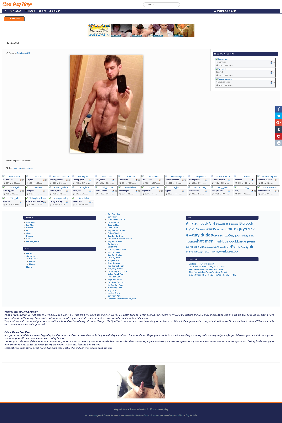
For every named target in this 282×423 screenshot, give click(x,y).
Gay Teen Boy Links (116, 282)
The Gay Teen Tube (117, 249)
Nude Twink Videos (116, 219)
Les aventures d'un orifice (120, 238)
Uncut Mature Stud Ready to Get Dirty (206, 267)
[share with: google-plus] (278, 122)
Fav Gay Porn (114, 258)
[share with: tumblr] (278, 129)
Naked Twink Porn (116, 274)
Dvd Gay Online (115, 255)
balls (228, 224)
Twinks (230, 252)
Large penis (246, 241)
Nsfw (216, 247)
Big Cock (33, 259)
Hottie (217, 242)
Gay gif (217, 235)
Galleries (30, 256)
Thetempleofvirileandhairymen (122, 299)
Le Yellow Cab (114, 222)
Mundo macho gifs (116, 266)
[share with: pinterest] (278, 136)
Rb (251, 247)
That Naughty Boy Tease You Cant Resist (208, 272)
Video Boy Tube (115, 288)
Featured (14, 18)
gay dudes (28, 168)
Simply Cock (113, 260)
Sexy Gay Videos (115, 268)
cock (211, 229)
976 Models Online (226, 11)
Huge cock (228, 241)
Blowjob (29, 228)
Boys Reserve (114, 263)
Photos (29, 236)
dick (251, 229)
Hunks (32, 264)
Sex (28, 238)
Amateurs (30, 222)
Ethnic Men (113, 228)
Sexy (199, 251)
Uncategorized (33, 241)
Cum (217, 230)
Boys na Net (113, 225)
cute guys (18, 168)
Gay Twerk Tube (115, 241)
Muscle (203, 247)
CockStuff (112, 247)
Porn (243, 247)
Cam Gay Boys (17, 4)
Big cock (246, 223)
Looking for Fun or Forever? (201, 264)
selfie (189, 251)
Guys (28, 233)
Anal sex (215, 223)
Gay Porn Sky (114, 214)
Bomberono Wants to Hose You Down (206, 269)
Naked (210, 247)
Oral (226, 247)
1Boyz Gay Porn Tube (117, 271)
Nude (222, 247)
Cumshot (223, 230)
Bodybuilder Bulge (116, 236)
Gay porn (235, 235)
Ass (223, 224)
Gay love (224, 236)
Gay (189, 235)
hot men (205, 241)
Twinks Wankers (115, 233)
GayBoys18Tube (115, 279)
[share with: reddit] (278, 143)
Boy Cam (112, 290)
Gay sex (248, 235)
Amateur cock (197, 223)
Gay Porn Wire (114, 296)
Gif (27, 230)
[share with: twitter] (278, 116)
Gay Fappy (112, 217)
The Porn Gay (114, 277)
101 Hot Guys (114, 293)
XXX (235, 251)
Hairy (188, 242)
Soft (204, 252)
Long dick (192, 246)
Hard (194, 241)
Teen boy (214, 252)
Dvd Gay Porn (114, 252)
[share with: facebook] (278, 109)
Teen (208, 252)
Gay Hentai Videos (116, 230)
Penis (235, 247)
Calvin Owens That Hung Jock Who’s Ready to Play (212, 275)
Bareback (235, 224)
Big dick (192, 229)
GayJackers (113, 244)
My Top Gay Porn (115, 285)
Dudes (29, 253)
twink (222, 251)
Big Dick (30, 225)
